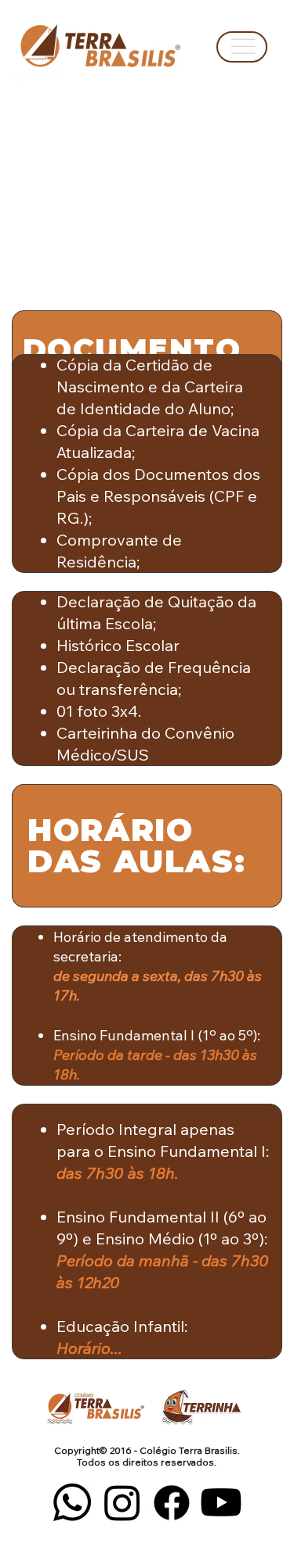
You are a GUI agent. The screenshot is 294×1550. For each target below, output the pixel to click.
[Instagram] (122, 1502)
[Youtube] (221, 1502)
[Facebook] (171, 1502)
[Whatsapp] (72, 1502)
